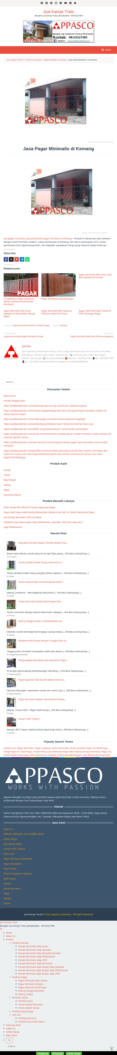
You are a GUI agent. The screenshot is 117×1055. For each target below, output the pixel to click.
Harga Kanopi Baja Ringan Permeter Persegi (23, 335)
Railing (7, 484)
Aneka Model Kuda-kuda (16, 754)
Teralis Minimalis (60, 748)
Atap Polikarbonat (13, 527)
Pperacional (10, 395)
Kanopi (7, 470)
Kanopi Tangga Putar (14, 400)
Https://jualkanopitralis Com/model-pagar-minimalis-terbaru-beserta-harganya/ (44, 419)
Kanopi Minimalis (91, 751)
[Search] (9, 1040)
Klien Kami (9, 853)
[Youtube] (65, 3)
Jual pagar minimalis (14, 238)
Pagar (7, 489)
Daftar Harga (10, 839)
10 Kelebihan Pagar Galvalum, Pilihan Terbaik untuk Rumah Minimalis (19, 301)
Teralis (7, 474)
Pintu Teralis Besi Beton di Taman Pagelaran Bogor (29, 507)
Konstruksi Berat (12, 494)
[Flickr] (70, 3)
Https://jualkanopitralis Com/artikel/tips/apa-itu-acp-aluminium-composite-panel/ (45, 405)
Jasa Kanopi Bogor (13, 843)
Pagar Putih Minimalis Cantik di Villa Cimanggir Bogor (95, 312)
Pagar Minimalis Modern (24, 325)
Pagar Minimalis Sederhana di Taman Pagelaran (91, 335)
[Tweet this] (11, 259)
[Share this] (6, 259)
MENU (108, 50)
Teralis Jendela (77, 748)
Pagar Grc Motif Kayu (97, 748)
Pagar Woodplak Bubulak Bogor (57, 298)
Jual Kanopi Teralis (33, 914)
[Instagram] (56, 3)
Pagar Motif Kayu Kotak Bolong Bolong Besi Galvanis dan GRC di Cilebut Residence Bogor (49, 512)
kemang (63, 325)
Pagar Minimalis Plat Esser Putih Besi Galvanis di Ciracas (95, 276)
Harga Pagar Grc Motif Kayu (18, 751)
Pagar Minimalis (25, 748)
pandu (26, 346)
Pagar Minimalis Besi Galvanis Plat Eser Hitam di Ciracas (56, 312)
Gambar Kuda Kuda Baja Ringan (64, 754)
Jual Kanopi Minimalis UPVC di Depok (22, 517)
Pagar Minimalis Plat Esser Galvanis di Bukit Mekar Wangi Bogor (19, 313)
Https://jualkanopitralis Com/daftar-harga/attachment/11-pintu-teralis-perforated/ (46, 428)
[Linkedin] (60, 3)
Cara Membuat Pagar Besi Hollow (64, 751)
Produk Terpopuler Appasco (18, 873)
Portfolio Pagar (43, 325)
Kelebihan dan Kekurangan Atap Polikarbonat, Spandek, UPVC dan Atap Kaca (43, 522)
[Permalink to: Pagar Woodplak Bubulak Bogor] (58, 285)
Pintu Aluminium (38, 754)
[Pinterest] (51, 3)
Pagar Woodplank (13, 863)
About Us (8, 829)
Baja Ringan (10, 479)
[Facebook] (41, 3)
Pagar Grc (106, 751)
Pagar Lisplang (42, 748)
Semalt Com (10, 748)
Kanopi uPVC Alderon (14, 848)
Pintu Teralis (10, 868)
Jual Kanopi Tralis (58, 11)
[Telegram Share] (22, 259)
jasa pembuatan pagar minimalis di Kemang (49, 238)
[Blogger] (75, 3)
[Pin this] (16, 259)
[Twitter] (46, 3)
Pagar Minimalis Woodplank (18, 858)
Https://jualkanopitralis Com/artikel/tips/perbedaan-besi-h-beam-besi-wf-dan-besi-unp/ (48, 423)
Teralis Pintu (39, 751)
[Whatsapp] (27, 259)
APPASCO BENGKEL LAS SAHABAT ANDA (24, 833)
